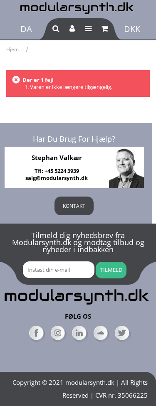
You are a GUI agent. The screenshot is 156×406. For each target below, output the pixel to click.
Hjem (12, 49)
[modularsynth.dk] (78, 7)
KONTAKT (74, 205)
